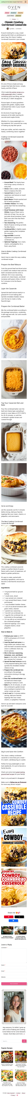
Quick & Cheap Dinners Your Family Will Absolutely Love (21, 1084)
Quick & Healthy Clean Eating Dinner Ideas (7, 1064)
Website (3, 977)
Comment (4, 947)
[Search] (24, 1041)
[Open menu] (25, 2)
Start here (19, 2)
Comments (18, 28)
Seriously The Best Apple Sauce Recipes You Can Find (20, 1065)
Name (3, 965)
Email (3, 971)
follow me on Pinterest (18, 782)
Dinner (14, 19)
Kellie (12, 28)
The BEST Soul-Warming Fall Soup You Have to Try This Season (7, 1084)
